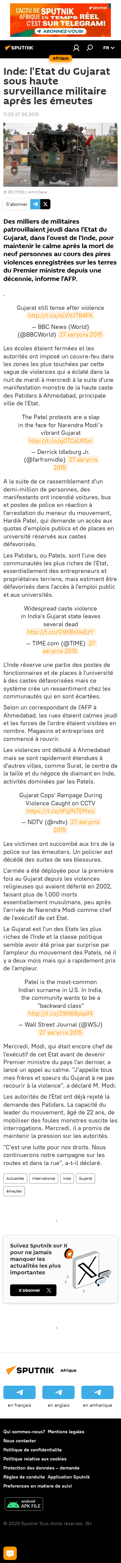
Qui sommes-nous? (24, 1432)
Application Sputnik (69, 1477)
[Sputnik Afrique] (20, 50)
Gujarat (85, 1178)
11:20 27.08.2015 (21, 114)
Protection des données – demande (41, 1468)
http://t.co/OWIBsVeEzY (60, 632)
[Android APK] (24, 1504)
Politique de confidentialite (32, 1450)
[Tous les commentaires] (10, 1553)
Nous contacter (19, 1441)
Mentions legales (66, 1432)
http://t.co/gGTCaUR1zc (60, 441)
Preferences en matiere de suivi (37, 1486)
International (43, 1178)
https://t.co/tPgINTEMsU (60, 811)
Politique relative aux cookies (35, 1459)
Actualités (15, 1178)
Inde (67, 1178)
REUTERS (16, 191)
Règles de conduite (24, 1477)
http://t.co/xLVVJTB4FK (60, 315)
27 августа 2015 (80, 334)
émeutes (14, 1191)
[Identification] (76, 47)
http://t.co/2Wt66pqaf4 (60, 1013)
